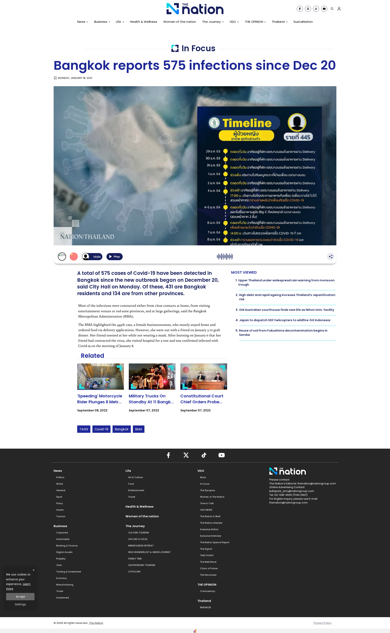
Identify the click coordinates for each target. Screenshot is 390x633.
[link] (100, 391)
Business (100, 22)
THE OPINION (254, 22)
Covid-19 (101, 429)
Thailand (278, 22)
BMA (138, 429)
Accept (20, 596)
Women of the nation (179, 22)
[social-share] (300, 9)
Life (118, 22)
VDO (233, 22)
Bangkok (122, 429)
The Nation (96, 623)
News (81, 22)
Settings (20, 604)
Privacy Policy (323, 623)
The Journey (211, 22)
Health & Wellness (143, 22)
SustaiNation (303, 22)
